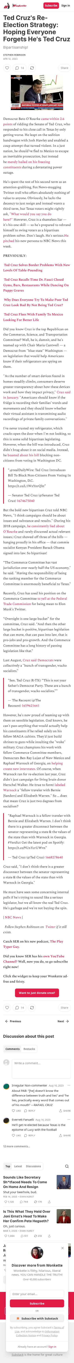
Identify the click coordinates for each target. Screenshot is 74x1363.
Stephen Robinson (14, 55)
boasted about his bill (23, 455)
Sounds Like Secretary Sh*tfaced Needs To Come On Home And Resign (25, 1182)
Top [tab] (8, 1166)
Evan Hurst (27, 1196)
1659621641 (30, 705)
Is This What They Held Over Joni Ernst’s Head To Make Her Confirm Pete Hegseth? (26, 1216)
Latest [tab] (18, 1166)
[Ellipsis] (69, 1085)
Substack (17, 1354)
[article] (37, 1189)
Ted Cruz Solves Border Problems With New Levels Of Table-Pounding (36, 267)
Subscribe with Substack (40, 1318)
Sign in (65, 5)
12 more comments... (16, 1146)
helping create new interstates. (33, 766)
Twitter (50, 926)
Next (61, 1021)
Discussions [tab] (33, 1166)
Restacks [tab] (29, 1049)
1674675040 (26, 500)
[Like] (7, 68)
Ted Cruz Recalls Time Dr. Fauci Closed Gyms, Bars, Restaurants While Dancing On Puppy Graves (36, 285)
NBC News (13, 917)
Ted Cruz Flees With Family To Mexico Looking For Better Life (33, 317)
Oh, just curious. (14, 1226)
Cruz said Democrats (38, 660)
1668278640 (54, 857)
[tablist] (20, 1049)
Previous (15, 1021)
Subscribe (51, 5)
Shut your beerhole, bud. (20, 1192)
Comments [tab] (13, 1049)
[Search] (67, 1166)
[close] (62, 1248)
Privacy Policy (49, 1335)
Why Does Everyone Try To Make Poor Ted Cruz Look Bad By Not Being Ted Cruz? (35, 302)
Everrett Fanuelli (23, 1119)
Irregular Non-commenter (29, 1085)
